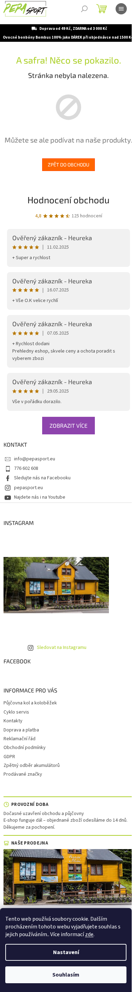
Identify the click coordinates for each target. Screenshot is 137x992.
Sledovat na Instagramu (61, 647)
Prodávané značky (23, 774)
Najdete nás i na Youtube (39, 497)
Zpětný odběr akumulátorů (32, 765)
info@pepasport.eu (34, 458)
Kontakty (13, 720)
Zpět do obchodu (68, 164)
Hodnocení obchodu (68, 199)
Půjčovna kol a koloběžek (30, 703)
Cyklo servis (16, 712)
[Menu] (121, 9)
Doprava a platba (21, 730)
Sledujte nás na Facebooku (42, 477)
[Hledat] (84, 9)
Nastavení (66, 952)
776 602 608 (26, 468)
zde (89, 934)
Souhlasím (65, 975)
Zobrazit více (68, 425)
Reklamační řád (19, 738)
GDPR (9, 756)
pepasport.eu (28, 487)
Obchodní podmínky (25, 747)
